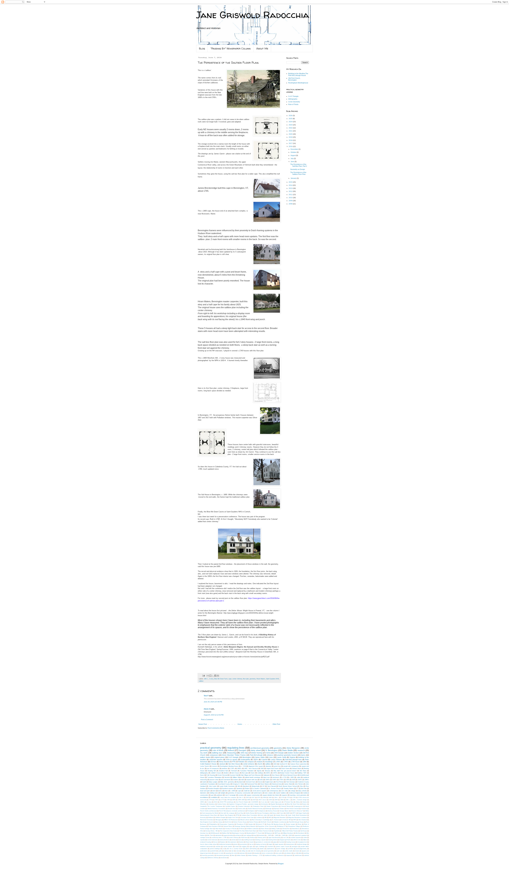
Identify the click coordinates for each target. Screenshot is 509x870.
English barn (269, 782)
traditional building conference (274, 855)
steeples (256, 853)
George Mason (284, 811)
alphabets (218, 835)
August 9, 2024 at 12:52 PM (213, 715)
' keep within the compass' (228, 797)
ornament (270, 846)
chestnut (252, 837)
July (292, 158)
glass (275, 842)
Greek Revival (222, 775)
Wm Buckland (300, 833)
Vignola (259, 771)
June (293, 161)
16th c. (276, 797)
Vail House (303, 831)
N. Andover (275, 819)
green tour (277, 766)
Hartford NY (283, 764)
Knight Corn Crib (233, 817)
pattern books (205, 757)
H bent (281, 813)
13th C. (241, 797)
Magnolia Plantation (280, 817)
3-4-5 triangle (233, 757)
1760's (216, 799)
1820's (268, 773)
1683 (270, 797)
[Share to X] (213, 675)
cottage (293, 791)
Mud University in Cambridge (261, 819)
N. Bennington (272, 750)
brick (226, 791)
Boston (304, 804)
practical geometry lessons (287, 755)
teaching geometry (208, 855)
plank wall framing (251, 848)
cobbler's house (216, 773)
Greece (274, 813)
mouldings (269, 762)
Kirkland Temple (220, 817)
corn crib (285, 837)
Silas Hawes (219, 828)
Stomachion (286, 828)
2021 (291, 131)
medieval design (302, 844)
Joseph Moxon (280, 815)
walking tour (217, 753)
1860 (304, 762)
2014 (291, 185)
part (212, 795)
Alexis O (207, 709)
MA (239, 786)
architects (238, 835)
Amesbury (212, 804)
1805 (287, 779)
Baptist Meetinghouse (277, 804)
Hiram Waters (260, 679)
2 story (211, 679)
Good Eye (240, 813)
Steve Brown (265, 828)
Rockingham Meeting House (229, 766)
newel (237, 846)
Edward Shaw (296, 768)
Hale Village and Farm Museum (251, 775)
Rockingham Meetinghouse (298, 83)
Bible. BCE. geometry (227, 782)
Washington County (238, 833)
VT (297, 788)
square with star (252, 779)
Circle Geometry (294, 102)
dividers (226, 773)
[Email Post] (203, 675)
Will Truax (277, 833)
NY (263, 786)
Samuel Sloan (227, 826)
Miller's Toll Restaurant (231, 819)
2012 (291, 191)
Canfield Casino (230, 806)
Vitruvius (267, 771)
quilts (220, 851)
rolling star (245, 851)
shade (297, 851)
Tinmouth (234, 771)
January (294, 178)
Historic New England (226, 815)
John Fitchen (299, 784)
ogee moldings (260, 846)
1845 (276, 799)
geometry (253, 679)
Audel (204, 782)
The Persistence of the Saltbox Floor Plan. (298, 173)
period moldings (215, 848)
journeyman (243, 844)
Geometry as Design (297, 169)
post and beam (225, 779)
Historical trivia (276, 784)
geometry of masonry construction (239, 793)
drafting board (248, 839)
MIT (270, 817)
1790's (285, 762)
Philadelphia (213, 824)
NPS (294, 819)
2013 (291, 188)
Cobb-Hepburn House (208, 764)
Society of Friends (230, 828)
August (293, 155)
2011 (291, 194)
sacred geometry (269, 851)
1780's (278, 762)
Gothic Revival (250, 813)
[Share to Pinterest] (218, 675)
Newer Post (202, 724)
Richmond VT (260, 824)
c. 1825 (269, 835)
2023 (291, 125)
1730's (232, 768)
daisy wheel (256, 750)
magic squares (279, 844)
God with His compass (227, 813)
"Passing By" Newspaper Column (230, 48)
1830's (255, 760)
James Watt (288, 784)
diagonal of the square (256, 766)
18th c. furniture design (300, 799)
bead (255, 835)
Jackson (222, 764)
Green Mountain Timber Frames (234, 755)
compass (250, 762)
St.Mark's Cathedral (252, 828)
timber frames (241, 855)
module (259, 762)
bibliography (292, 99)
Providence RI (241, 824)
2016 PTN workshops (226, 802)
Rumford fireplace (213, 788)
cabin (298, 777)
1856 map (244, 753)
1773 (222, 799)
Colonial (264, 760)
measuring (231, 753)
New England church (206, 822)
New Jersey (218, 822)
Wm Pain (304, 788)
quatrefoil (213, 851)
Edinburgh (268, 808)
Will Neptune (268, 833)
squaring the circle (231, 853)
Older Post (276, 724)
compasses (214, 755)
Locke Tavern (204, 766)
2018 (291, 140)
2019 (291, 137)
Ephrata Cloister (279, 808)
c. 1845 (283, 835)
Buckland (240, 782)
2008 (291, 204)
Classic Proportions (272, 806)
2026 (291, 116)
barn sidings (247, 835)
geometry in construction (263, 842)
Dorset (260, 782)
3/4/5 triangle (279, 753)
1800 (233, 799)
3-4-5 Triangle (293, 96)
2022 (291, 128)
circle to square (231, 760)
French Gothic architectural (208, 811)
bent (214, 791)
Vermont (227, 777)
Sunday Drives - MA (211, 831)
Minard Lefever (245, 819)
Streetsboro (295, 828)
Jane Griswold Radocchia (252, 14)
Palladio (241, 762)
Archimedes (264, 804)
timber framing (257, 753)
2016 (291, 146)
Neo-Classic (276, 775)
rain (232, 851)
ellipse (305, 839)
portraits (290, 848)
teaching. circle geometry (298, 795)
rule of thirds (218, 750)
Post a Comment (207, 719)
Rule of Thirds (293, 104)
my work (203, 753)
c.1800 (233, 791)
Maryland (246, 786)
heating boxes (290, 842)
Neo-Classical (303, 819)
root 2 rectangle (230, 795)
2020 (291, 134)
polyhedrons (270, 848)
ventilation (214, 797)
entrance (270, 755)
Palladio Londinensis (280, 822)
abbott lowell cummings (252, 777)
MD (266, 817)
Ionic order (263, 815)
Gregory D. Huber (238, 784)
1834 (270, 799)
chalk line (247, 791)
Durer (202, 775)
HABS (288, 813)
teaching (306, 853)
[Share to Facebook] (215, 675)
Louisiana (259, 817)
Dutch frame (285, 768)
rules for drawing (256, 851)
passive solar (214, 779)
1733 (288, 797)
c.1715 (284, 777)
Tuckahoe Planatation (214, 777)
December (295, 149)
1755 (210, 799)
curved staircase (212, 839)
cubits (305, 837)
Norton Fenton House (240, 822)
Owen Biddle (287, 750)
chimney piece (261, 837)
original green (219, 757)
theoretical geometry (223, 855)
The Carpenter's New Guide (228, 831)
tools (261, 779)
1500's (267, 779)
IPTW (237, 815)
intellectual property (225, 844)
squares (284, 795)
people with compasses (291, 766)
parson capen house (282, 846)
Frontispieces (261, 811)
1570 (258, 797)
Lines (271, 757)
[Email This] (208, 675)
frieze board (249, 842)
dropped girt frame (285, 839)
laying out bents (261, 844)
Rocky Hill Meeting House (275, 824)
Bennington (247, 757)
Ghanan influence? (297, 811)
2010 (291, 198)
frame (252, 773)
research (301, 750)
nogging (244, 846)
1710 (282, 797)
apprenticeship (228, 835)
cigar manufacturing (275, 837)
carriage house (204, 837)
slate (242, 779)
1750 (294, 797)
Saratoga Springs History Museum (245, 826)
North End (228, 822)
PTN (233, 762)
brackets (261, 835)
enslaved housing (205, 842)
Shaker (247, 788)
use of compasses (213, 768)
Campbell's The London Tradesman (211, 806)
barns (303, 755)
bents (220, 791)
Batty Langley (213, 782)
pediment (219, 795)
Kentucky (203, 817)
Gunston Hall (234, 775)
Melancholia (255, 786)
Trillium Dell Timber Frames (290, 831)
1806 (248, 799)
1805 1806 (241, 799)
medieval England (294, 793)
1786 (228, 799)
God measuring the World (210, 813)
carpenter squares (216, 760)
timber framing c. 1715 (255, 855)
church (259, 764)
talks (299, 853)
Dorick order (241, 808)
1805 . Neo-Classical (251, 768)
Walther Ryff (225, 833)
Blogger (281, 864)
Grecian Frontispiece (263, 813)
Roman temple (290, 824)
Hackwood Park (252, 784)
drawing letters (272, 839)
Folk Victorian (290, 782)
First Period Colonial (292, 808)
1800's (239, 768)
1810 (254, 799)
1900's (202, 802)
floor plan (246, 679)
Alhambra (203, 804)
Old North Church (266, 822)
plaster (262, 848)
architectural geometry (259, 748)
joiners (235, 844)
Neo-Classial (271, 786)
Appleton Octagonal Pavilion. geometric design (243, 804)
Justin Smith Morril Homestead (297, 815)
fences (216, 842)
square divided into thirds (271, 795)
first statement (232, 842)
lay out (252, 844)
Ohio (301, 786)
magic (270, 844)
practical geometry (210, 747)
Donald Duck (232, 808)
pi (223, 848)
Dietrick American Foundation (216, 808)
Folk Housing (211, 775)
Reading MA (212, 771)
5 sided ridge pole (275, 802)
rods (237, 851)
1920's (300, 779)
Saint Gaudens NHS (272, 679)
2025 (291, 119)
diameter (268, 766)
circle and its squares (260, 791)
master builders (281, 793)
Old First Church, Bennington (294, 79)
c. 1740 (243, 766)
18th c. (206, 679)
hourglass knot (302, 842)
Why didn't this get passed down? (284, 771)
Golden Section (293, 753)
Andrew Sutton (222, 804)
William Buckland (288, 833)
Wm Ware (303, 771)
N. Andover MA (286, 819)
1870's (275, 773)
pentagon (295, 846)
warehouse (298, 855)
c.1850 (291, 777)
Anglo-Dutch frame (272, 768)
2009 (291, 201)
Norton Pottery (253, 822)
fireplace (222, 842)
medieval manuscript (206, 846)
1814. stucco (262, 799)
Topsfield (276, 831)
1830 (293, 779)
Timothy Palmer (289, 788)
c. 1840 (276, 835)
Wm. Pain (210, 835)
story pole (279, 853)
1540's (274, 779)
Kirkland (210, 817)
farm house (235, 773)
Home (240, 724)
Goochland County (224, 784)
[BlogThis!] (210, 675)
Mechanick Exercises (206, 819)
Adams (304, 802)
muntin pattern (227, 846)
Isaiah (271, 815)
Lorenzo (214, 766)
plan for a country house (235, 848)
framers (241, 842)
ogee (251, 846)
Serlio (268, 753)
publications (203, 851)
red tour (213, 762)
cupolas (202, 839)
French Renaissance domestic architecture (232, 811)
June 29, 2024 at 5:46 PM (213, 702)
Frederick (304, 808)
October (294, 152)
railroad (226, 851)
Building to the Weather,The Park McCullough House (298, 74)
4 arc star (264, 802)
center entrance (248, 764)
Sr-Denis (241, 828)
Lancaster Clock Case (247, 817)
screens (241, 795)
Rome (299, 824)
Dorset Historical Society (255, 808)
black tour (266, 777)
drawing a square (260, 839)
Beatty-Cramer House (287, 773)
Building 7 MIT (302, 773)
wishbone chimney (212, 857)
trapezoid (289, 855)
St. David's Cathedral (259, 788)
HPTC (294, 813)
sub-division (287, 853)
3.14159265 (254, 802)
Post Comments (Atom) (216, 728)
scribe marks (289, 851)
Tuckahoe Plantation (246, 771)
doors (240, 839)
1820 (275, 764)
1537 (253, 797)
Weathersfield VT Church (254, 833)
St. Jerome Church (275, 788)
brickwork (276, 777)
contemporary (273, 791)
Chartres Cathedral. (244, 806)
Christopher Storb (258, 806)
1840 (262, 768)
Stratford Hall (223, 771)
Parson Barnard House (289, 775)
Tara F (206, 696)
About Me (262, 48)
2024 (291, 122)
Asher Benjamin (293, 748)
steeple (249, 853)
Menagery (219, 819)
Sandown (239, 788)
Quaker (250, 824)
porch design (281, 848)
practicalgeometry (301, 848)
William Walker (237, 777)
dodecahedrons (224, 839)
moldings (260, 773)
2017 (291, 143)
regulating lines (236, 747)
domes (234, 839)
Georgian (242, 750)
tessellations (204, 797)
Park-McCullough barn (293, 760)
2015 (291, 182)
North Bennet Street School (288, 786)
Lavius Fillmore (276, 760)
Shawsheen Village (294, 826)
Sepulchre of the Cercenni (266, 826)
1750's (281, 779)
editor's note (297, 839)
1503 (247, 797)
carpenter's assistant (300, 835)
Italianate (266, 775)
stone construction (267, 853)
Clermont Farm (250, 782)
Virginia (292, 757)
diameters (203, 793)
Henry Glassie (224, 762)
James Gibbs (260, 757)
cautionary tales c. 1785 (219, 837)
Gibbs (307, 811)
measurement (290, 844)
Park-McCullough (256, 755)
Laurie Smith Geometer (227, 786)
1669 (264, 797)
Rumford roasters (228, 788)
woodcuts (224, 857)
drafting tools (213, 793)
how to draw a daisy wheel (208, 844)
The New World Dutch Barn (247, 831)
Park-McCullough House (296, 822)
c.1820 (290, 835)
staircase (242, 853)
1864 (281, 799)
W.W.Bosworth (215, 833)
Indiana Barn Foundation (250, 815)
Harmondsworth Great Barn (208, 815)
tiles (233, 855)
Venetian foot (204, 833)
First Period (279, 782)
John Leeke (212, 786)
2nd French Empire (242, 802)
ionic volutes (269, 793)
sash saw (279, 851)
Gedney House (272, 811)
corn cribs (284, 791)
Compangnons (298, 806)
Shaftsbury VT (281, 826)
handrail (281, 842)
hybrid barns (258, 793)
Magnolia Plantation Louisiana (297, 817)
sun (295, 853)
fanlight (223, 793)
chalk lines (244, 837)
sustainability (245, 760)
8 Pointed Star (288, 802)
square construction (253, 795)
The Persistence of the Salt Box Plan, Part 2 (298, 165)
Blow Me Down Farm (221, 679)
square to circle (218, 853)
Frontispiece (251, 811)
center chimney (237, 679)
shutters (235, 779)
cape (230, 679)
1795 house (295, 762)
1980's (307, 779)
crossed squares (296, 837)
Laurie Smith (281, 757)
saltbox (201, 681)
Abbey (298, 802)
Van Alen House (234, 764)
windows (224, 768)
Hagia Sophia (302, 813)
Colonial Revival (286, 806)
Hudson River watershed (298, 764)
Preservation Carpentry (227, 824)
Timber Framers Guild (264, 831)
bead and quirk (205, 791)
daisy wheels (302, 791)
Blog (202, 48)
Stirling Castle (275, 828)
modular (218, 846)
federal (231, 750)
